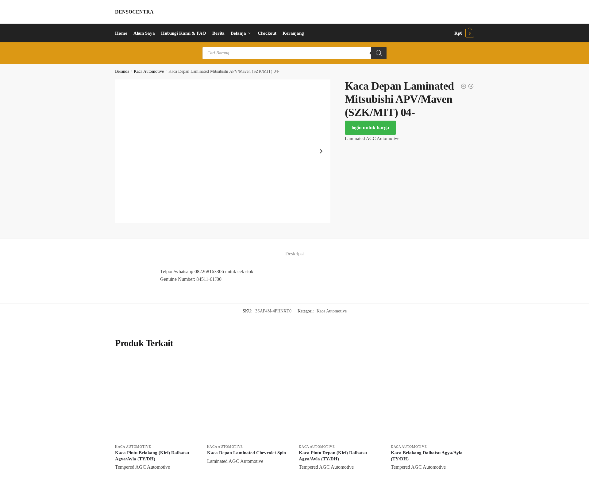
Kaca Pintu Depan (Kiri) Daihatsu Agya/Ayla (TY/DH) (333, 455)
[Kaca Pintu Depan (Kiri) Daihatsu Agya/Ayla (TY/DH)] (340, 399)
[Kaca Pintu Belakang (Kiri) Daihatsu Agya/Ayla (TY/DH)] (156, 399)
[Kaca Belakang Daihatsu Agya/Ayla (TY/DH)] (432, 399)
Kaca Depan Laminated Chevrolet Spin (246, 452)
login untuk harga (370, 127)
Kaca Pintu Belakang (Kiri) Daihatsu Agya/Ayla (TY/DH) (152, 455)
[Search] (379, 53)
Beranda (122, 71)
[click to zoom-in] (222, 151)
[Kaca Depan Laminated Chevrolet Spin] (248, 399)
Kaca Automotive (149, 71)
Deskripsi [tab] (294, 253)
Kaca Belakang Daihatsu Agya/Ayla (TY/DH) (427, 455)
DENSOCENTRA (134, 11)
